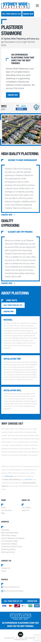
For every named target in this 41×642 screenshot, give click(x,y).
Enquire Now (28, 14)
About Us (25, 510)
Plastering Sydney (8, 549)
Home (3, 508)
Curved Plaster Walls (9, 541)
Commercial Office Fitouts (11, 547)
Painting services (8, 552)
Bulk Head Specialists (9, 533)
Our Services (6, 510)
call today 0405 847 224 (11, 14)
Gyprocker (5, 530)
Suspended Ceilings (9, 544)
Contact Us (5, 568)
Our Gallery (26, 508)
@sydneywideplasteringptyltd (13, 591)
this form (29, 479)
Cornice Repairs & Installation (13, 538)
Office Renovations (8, 535)
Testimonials (8, 476)
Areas (3, 571)
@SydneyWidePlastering (11, 587)
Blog (3, 513)
